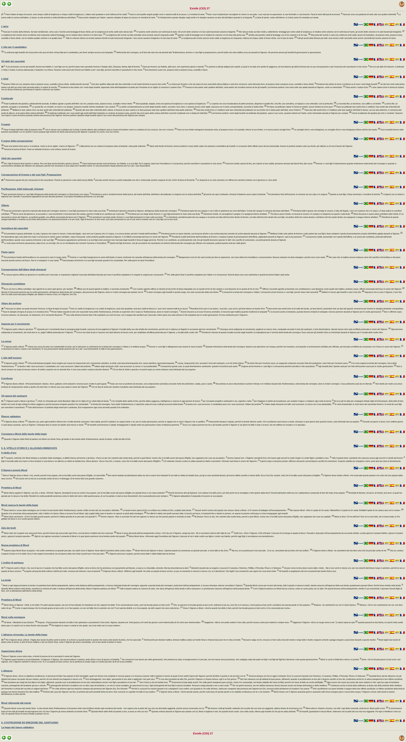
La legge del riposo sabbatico (17, 727)
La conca (6, 341)
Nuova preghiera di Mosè (15, 545)
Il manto (5, 124)
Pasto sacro (7, 252)
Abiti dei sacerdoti (11, 158)
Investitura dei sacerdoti (14, 228)
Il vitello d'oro (8, 452)
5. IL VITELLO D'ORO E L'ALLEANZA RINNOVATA (29, 448)
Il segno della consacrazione (17, 141)
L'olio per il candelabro (14, 47)
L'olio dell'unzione (11, 357)
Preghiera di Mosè (11, 487)
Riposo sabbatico (11, 416)
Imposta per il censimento (15, 323)
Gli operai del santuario (14, 395)
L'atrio (4, 26)
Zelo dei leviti (8, 528)
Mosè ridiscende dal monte (16, 703)
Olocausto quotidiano (13, 283)
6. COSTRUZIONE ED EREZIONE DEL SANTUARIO (29, 722)
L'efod (4, 78)
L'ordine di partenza (12, 562)
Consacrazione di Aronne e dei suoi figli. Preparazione (31, 174)
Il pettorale (7, 98)
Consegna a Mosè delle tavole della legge (24, 434)
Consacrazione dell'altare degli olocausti (23, 269)
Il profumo (7, 378)
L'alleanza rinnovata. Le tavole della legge (24, 634)
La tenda (6, 580)
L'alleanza (6, 670)
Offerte (5, 205)
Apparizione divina (11, 651)
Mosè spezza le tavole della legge (19, 505)
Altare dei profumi (11, 303)
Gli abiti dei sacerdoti (13, 61)
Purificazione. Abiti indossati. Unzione (22, 189)
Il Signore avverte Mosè (14, 470)
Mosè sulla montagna (13, 617)
